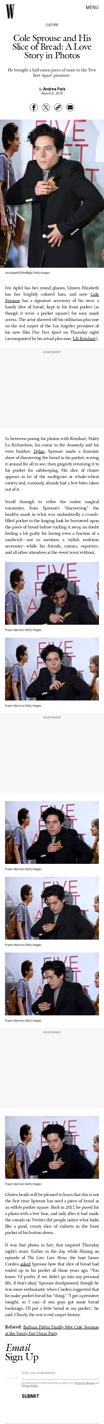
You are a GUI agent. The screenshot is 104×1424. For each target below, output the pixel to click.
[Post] (46, 107)
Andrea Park (54, 88)
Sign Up (21, 1352)
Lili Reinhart (84, 339)
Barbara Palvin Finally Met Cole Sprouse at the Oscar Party (52, 1330)
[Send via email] (70, 107)
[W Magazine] (10, 11)
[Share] (34, 107)
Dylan (39, 451)
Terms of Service (84, 1382)
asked (25, 1264)
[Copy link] (58, 107)
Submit (30, 1395)
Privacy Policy (30, 1385)
